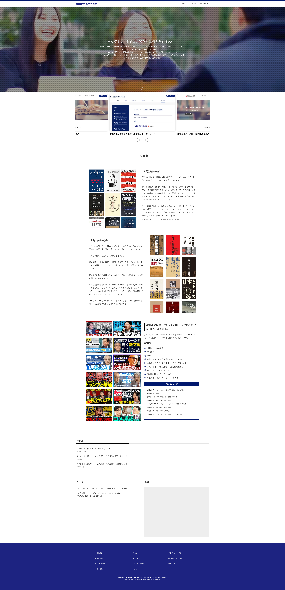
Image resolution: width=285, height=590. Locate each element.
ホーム (184, 4)
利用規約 (135, 553)
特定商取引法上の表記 (175, 558)
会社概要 (193, 4)
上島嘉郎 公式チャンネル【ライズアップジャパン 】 (168, 363)
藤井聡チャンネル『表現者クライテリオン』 (165, 359)
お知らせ (135, 569)
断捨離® (150, 352)
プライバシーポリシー (175, 553)
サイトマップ (172, 563)
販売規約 (100, 569)
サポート (135, 558)
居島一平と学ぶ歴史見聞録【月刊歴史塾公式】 (166, 367)
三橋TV (150, 355)
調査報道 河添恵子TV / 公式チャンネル (162, 378)
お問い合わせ (203, 4)
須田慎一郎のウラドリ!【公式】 (160, 374)
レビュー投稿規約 (138, 563)
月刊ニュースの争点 (155, 348)
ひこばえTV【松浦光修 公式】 (159, 370)
